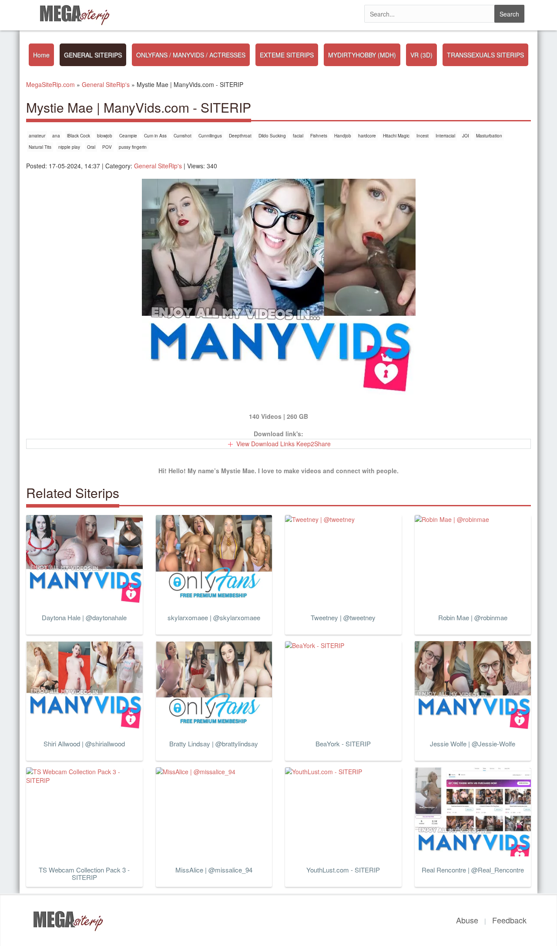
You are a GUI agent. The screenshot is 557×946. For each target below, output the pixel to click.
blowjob (104, 136)
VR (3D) (421, 54)
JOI (465, 136)
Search (509, 14)
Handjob (342, 136)
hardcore (367, 136)
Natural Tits (40, 147)
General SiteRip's (158, 165)
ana (56, 136)
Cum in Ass (155, 136)
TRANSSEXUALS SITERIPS (485, 54)
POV (107, 147)
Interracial (445, 136)
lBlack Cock (78, 136)
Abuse (467, 920)
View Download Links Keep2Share (283, 443)
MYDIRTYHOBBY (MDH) (362, 54)
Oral (91, 147)
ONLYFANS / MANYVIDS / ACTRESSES (190, 54)
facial (298, 136)
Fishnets (318, 136)
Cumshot (182, 136)
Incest (422, 136)
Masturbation (489, 136)
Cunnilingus (210, 136)
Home (41, 54)
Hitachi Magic (396, 136)
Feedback (509, 920)
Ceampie (128, 136)
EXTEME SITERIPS (287, 54)
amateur (37, 136)
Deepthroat (240, 136)
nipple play (69, 147)
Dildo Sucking (272, 136)
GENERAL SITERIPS (93, 54)
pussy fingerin (133, 147)
